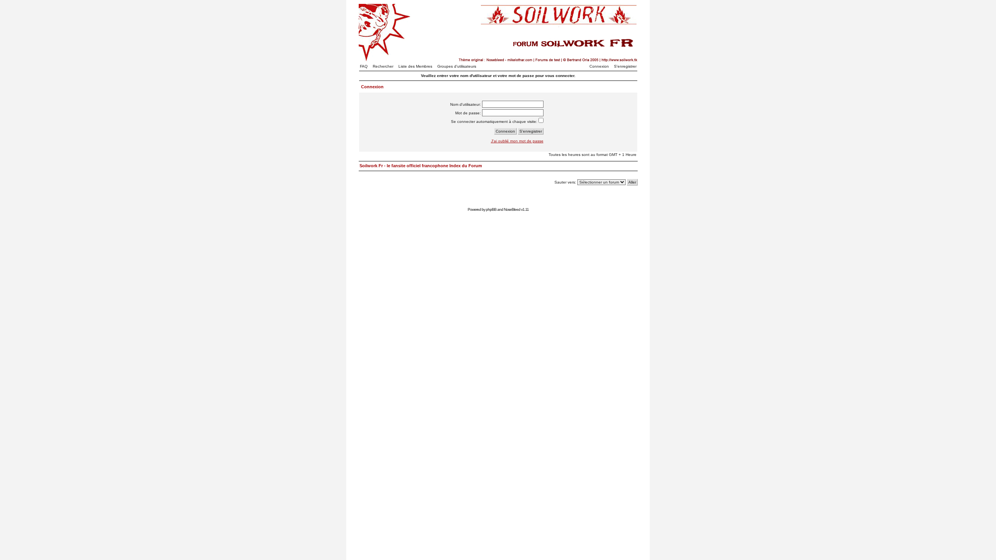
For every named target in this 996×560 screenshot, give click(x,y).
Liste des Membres (415, 66)
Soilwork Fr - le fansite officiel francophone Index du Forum (420, 165)
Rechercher (383, 66)
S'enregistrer (625, 66)
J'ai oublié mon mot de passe (517, 141)
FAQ (364, 66)
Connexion (599, 66)
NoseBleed (512, 209)
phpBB (491, 209)
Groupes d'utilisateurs (456, 66)
